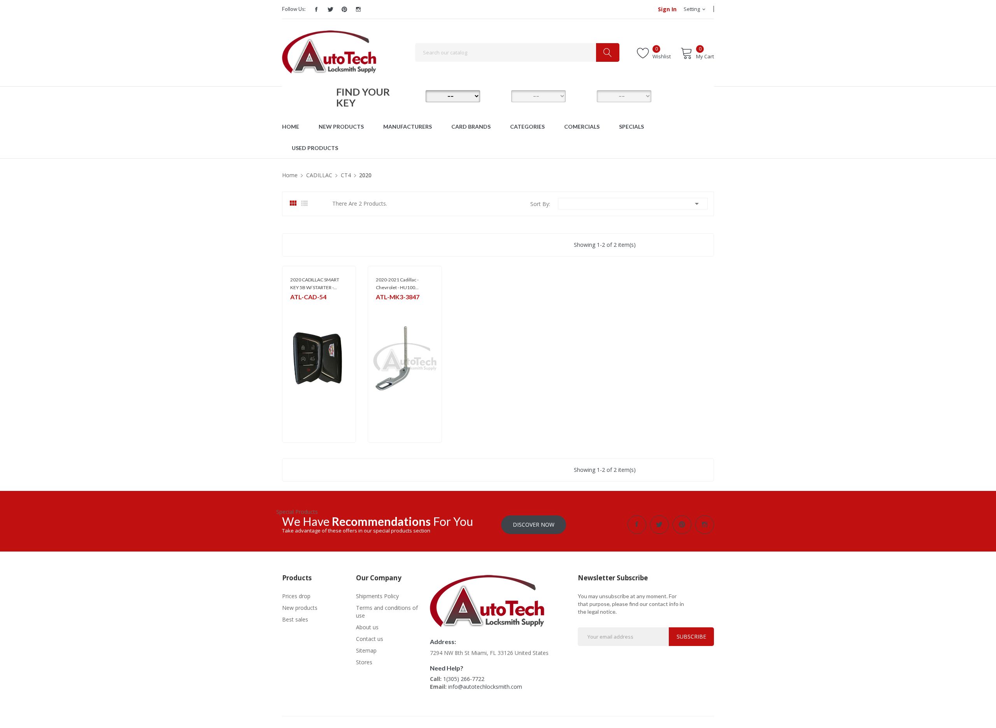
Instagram (358, 9)
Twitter (330, 9)
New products (299, 607)
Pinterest (344, 9)
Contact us (369, 638)
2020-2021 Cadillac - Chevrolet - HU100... (397, 283)
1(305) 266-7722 (463, 679)
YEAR (585, 95)
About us (367, 627)
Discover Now (533, 524)
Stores (364, 662)
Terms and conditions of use (387, 611)
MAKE (414, 95)
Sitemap (366, 650)
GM (294, 307)
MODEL (500, 95)
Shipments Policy (377, 596)
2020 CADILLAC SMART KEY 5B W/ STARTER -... (314, 283)
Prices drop (296, 596)
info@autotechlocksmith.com (485, 686)
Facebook (316, 9)
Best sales (295, 619)
